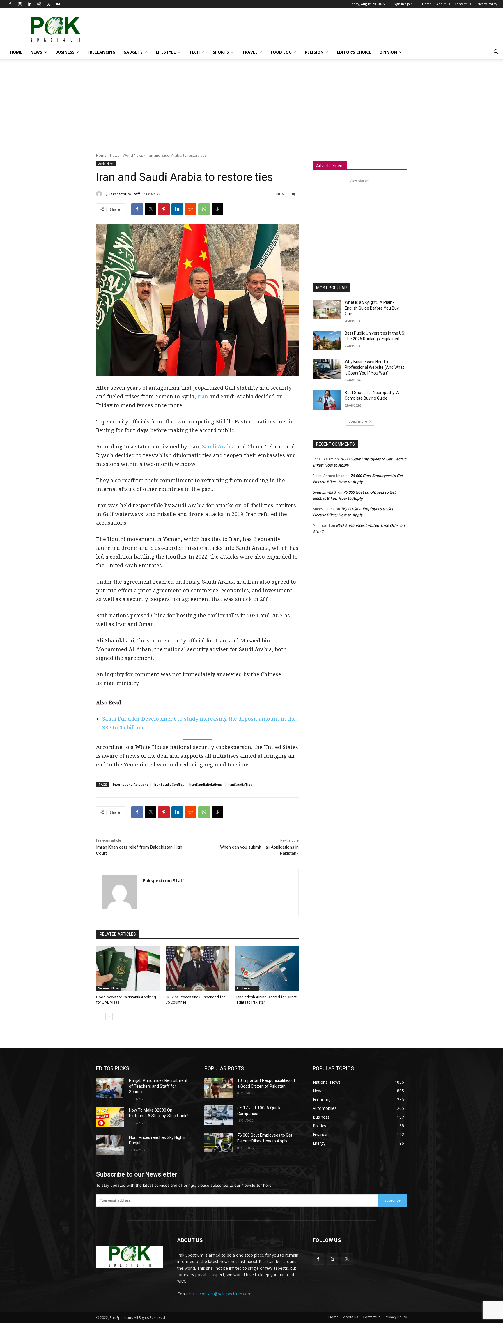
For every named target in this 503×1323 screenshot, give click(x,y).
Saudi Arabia (218, 446)
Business (65, 52)
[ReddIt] (190, 209)
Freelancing (101, 52)
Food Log (281, 52)
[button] (496, 52)
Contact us (463, 4)
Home (427, 4)
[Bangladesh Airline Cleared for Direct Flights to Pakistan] (267, 968)
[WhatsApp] (204, 209)
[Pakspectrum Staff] (100, 194)
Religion (314, 52)
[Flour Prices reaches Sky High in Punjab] (110, 1145)
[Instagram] (19, 4)
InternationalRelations (130, 784)
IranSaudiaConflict (169, 784)
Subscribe (392, 1200)
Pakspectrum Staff (124, 194)
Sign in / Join (403, 4)
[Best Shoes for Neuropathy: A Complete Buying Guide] (327, 400)
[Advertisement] (391, 29)
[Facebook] (10, 4)
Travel (250, 52)
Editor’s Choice (354, 52)
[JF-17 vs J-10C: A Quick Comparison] (218, 1115)
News (36, 52)
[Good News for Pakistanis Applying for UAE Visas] (128, 968)
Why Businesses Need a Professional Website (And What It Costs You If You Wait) (374, 367)
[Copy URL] (217, 209)
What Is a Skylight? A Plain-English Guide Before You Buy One (372, 308)
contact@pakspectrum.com (226, 1293)
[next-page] (109, 1016)
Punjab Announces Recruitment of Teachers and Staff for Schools (158, 1086)
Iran (202, 396)
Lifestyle (166, 52)
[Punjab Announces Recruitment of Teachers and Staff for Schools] (110, 1088)
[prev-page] (99, 1016)
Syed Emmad (324, 492)
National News (109, 988)
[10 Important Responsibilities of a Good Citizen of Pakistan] (218, 1088)
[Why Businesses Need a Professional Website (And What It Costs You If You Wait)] (327, 369)
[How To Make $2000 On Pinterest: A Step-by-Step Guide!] (110, 1117)
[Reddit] (39, 4)
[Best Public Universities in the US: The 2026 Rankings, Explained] (327, 340)
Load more (358, 421)
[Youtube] (58, 4)
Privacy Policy (486, 4)
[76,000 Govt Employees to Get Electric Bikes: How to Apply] (218, 1142)
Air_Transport (247, 988)
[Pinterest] (164, 209)
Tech (194, 52)
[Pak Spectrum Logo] (129, 1257)
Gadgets (133, 52)
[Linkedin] (29, 4)
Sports (221, 52)
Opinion (388, 52)
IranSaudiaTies (240, 784)
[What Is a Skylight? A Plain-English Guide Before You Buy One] (327, 309)
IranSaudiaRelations (205, 784)
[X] (48, 4)
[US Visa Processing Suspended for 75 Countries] (197, 968)
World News (133, 155)
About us (443, 4)
